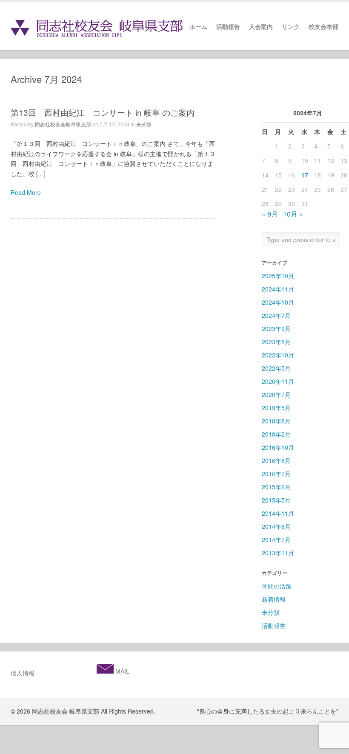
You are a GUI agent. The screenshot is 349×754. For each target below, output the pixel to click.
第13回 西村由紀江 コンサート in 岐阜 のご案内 (103, 112)
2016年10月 (278, 447)
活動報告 (228, 26)
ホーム (198, 26)
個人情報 (22, 672)
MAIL (121, 671)
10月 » (293, 214)
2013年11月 (278, 552)
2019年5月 (276, 407)
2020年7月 (276, 394)
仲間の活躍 (277, 586)
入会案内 (261, 26)
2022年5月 (276, 368)
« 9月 (270, 214)
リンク (291, 26)
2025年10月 (278, 275)
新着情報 (274, 599)
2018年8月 (276, 421)
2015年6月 (276, 487)
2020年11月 (278, 381)
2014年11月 (278, 513)
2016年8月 (276, 460)
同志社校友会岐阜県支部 (63, 124)
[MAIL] (105, 671)
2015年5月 (276, 500)
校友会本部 (323, 26)
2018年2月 (276, 434)
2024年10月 (278, 302)
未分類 (144, 124)
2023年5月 (276, 341)
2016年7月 (276, 473)
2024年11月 (278, 289)
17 (304, 175)
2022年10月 (278, 355)
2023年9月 (276, 328)
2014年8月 (276, 526)
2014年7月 (276, 539)
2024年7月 (276, 315)
